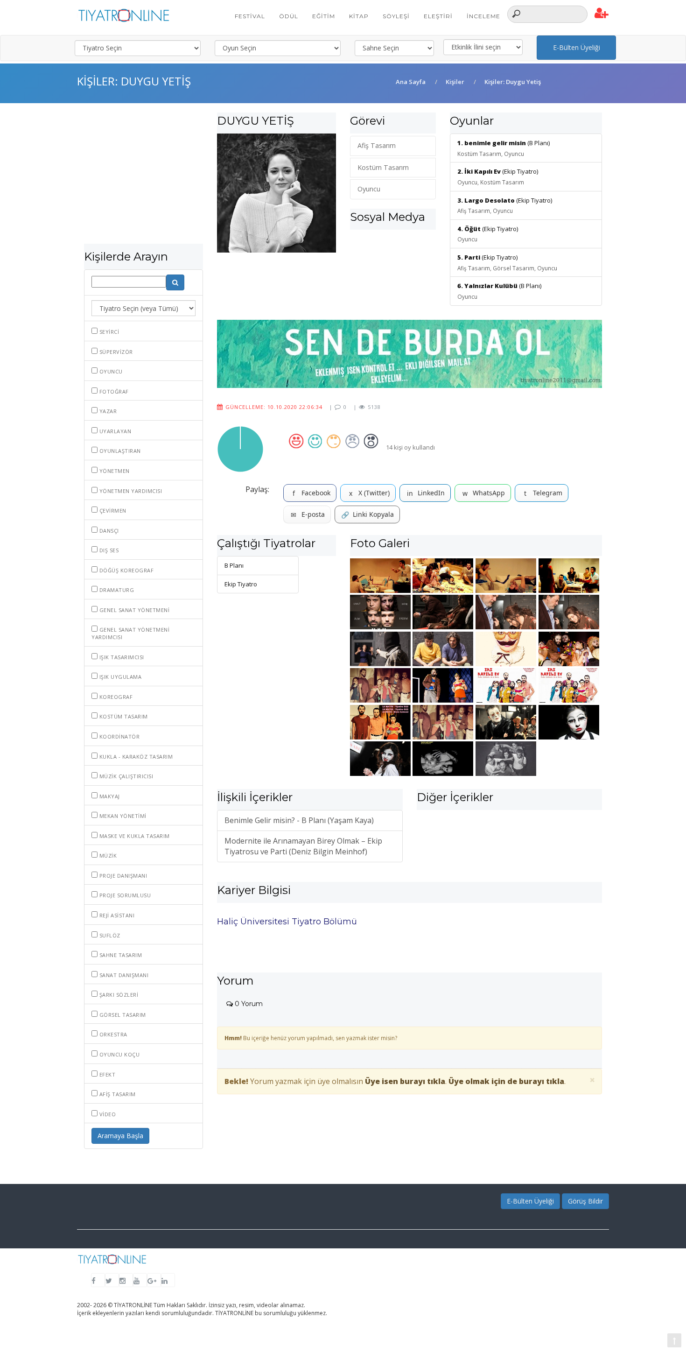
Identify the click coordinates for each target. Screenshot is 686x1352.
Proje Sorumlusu (124, 895)
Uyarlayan (114, 431)
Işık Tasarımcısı (121, 657)
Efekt (106, 1074)
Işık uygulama (119, 676)
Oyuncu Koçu (119, 1054)
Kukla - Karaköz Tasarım (135, 756)
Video (107, 1114)
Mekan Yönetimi (122, 815)
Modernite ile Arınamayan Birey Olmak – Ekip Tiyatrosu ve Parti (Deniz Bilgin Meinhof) (303, 846)
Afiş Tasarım (117, 1094)
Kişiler (455, 81)
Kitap (359, 16)
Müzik (107, 855)
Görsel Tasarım (122, 1014)
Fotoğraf (113, 391)
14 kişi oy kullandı (410, 447)
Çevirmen (112, 510)
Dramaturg (116, 589)
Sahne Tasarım (120, 954)
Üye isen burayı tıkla (405, 1081)
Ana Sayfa (411, 81)
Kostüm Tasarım (123, 716)
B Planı (234, 565)
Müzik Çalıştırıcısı (125, 776)
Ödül (288, 16)
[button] (602, 13)
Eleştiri (438, 16)
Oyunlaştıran (119, 450)
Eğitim (323, 16)
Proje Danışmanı (122, 875)
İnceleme (483, 16)
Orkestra (112, 1034)
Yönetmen (114, 470)
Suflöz (109, 935)
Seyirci (108, 331)
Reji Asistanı (116, 915)
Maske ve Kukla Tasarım (134, 835)
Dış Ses (108, 550)
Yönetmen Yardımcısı (130, 490)
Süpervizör (115, 351)
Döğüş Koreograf (126, 570)
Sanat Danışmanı (123, 975)
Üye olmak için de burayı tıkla (506, 1081)
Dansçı (108, 530)
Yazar (107, 411)
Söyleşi (396, 16)
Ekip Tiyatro (240, 584)
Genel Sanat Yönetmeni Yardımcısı (130, 633)
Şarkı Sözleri (118, 994)
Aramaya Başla (120, 1135)
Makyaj (109, 796)
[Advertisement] (143, 178)
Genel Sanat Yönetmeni (133, 609)
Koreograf (115, 696)
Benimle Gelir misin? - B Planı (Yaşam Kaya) (299, 820)
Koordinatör (119, 736)
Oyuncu (110, 371)
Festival (250, 16)
